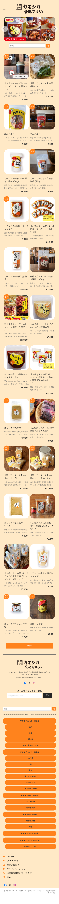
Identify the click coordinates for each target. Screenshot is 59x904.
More (29, 646)
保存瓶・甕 (30, 820)
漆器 (30, 827)
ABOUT (10, 856)
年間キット (30, 782)
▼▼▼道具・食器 (29, 814)
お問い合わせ (13, 865)
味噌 (30, 733)
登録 (48, 695)
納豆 (30, 727)
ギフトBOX (30, 801)
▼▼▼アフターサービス (29, 840)
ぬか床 (30, 758)
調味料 (30, 739)
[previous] (4, 29)
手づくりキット (31, 776)
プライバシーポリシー (17, 869)
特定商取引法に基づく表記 (19, 873)
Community (12, 860)
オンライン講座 (31, 788)
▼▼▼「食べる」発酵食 (29, 721)
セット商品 (30, 807)
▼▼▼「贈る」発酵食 (29, 795)
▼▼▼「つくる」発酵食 (29, 752)
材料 (30, 770)
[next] (54, 29)
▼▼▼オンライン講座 (29, 833)
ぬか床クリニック (31, 846)
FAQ (9, 877)
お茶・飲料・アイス (30, 745)
